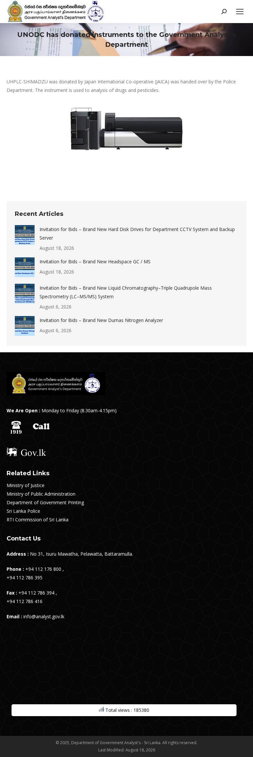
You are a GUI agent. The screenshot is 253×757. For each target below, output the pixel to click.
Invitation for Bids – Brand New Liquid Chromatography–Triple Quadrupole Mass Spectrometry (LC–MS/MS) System (126, 292)
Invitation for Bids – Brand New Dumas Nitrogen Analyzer (101, 320)
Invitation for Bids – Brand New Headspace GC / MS (95, 261)
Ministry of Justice (25, 485)
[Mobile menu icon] (239, 11)
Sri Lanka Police (23, 511)
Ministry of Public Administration (41, 494)
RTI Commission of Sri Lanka (38, 519)
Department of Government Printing (45, 502)
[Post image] (25, 235)
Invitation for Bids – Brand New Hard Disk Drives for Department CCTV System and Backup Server (137, 233)
